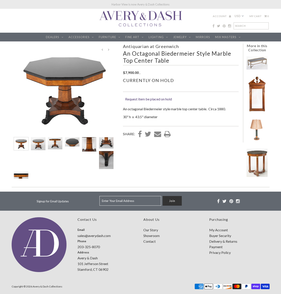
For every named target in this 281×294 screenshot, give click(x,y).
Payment (216, 247)
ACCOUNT (220, 16)
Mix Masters (225, 37)
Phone (81, 241)
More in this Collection (257, 48)
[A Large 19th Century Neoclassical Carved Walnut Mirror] (257, 111)
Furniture (107, 37)
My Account (218, 230)
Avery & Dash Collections (47, 286)
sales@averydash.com (94, 235)
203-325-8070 (88, 247)
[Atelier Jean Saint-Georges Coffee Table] (257, 68)
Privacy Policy (220, 252)
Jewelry (180, 37)
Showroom (151, 235)
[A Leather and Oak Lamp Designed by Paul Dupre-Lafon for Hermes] (257, 141)
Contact (149, 241)
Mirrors (203, 37)
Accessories (79, 37)
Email (81, 230)
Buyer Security (220, 235)
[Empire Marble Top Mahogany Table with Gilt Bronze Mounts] (257, 175)
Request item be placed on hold (148, 99)
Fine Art (132, 37)
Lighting (156, 37)
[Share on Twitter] (148, 134)
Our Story (150, 230)
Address (83, 252)
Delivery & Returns (223, 241)
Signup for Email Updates (53, 201)
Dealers (52, 37)
